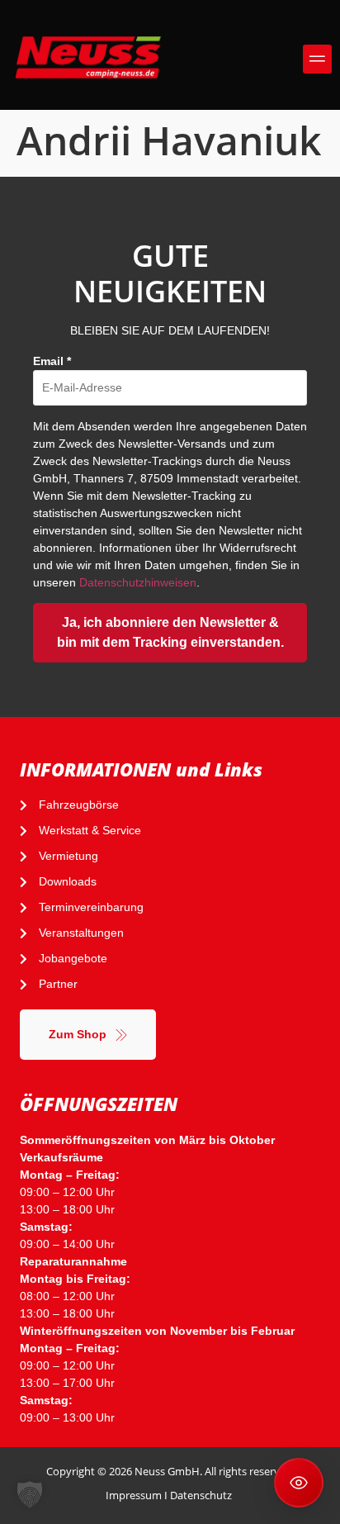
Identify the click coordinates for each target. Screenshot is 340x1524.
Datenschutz (201, 1495)
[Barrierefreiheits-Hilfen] (298, 1482)
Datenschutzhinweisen (137, 582)
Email (52, 361)
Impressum (134, 1495)
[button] (317, 59)
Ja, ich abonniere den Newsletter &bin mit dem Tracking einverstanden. (170, 632)
